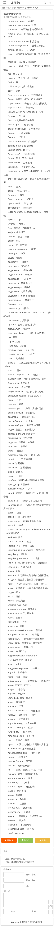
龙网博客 (15, 2)
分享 (44, 840)
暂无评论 (27, 17)
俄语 (30, 7)
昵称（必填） (32, 874)
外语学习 (22, 7)
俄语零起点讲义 (18, 859)
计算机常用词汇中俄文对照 (22, 862)
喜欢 (10, 840)
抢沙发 (27, 840)
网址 (28, 886)
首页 (14, 7)
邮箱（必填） (32, 880)
